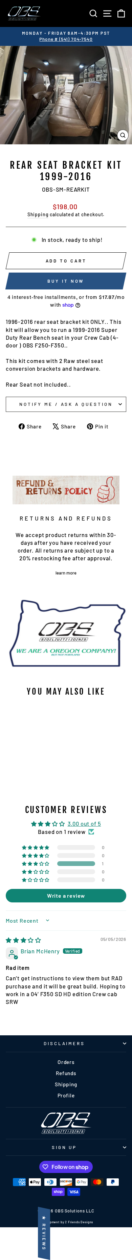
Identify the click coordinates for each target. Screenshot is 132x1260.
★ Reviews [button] (44, 1233)
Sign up (64, 1147)
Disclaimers (64, 1043)
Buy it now (65, 281)
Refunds (66, 1073)
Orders (66, 1062)
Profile (66, 1095)
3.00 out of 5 (84, 823)
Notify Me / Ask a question (65, 404)
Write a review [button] (66, 895)
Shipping (38, 214)
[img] (23, 939)
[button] (36, 863)
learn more (66, 573)
